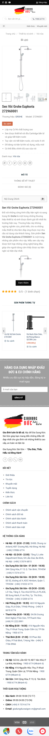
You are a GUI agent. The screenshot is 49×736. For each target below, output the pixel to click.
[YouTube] (9, 2)
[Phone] (19, 731)
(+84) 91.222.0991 (14, 621)
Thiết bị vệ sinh (26, 33)
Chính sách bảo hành (16, 518)
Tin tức (9, 479)
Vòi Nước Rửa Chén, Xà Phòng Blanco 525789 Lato (34, 337)
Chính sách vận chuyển (17, 510)
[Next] (42, 68)
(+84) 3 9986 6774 (15, 550)
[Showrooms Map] (6, 731)
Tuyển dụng (11, 488)
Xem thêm (23, 283)
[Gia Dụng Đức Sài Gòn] (24, 10)
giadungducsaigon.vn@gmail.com (29, 708)
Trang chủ (10, 33)
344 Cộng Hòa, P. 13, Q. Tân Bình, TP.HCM (25, 569)
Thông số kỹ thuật (24, 181)
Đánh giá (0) (24, 187)
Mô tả (24, 174)
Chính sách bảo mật (15, 527)
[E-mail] (6, 2)
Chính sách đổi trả (14, 514)
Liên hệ (9, 496)
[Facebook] (3, 2)
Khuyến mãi (42, 26)
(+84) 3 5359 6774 (24, 599)
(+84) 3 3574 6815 (23, 561)
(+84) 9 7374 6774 (15, 573)
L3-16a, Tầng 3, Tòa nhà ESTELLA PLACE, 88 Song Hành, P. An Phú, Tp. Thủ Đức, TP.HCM (26, 595)
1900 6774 (17, 632)
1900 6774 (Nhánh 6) (33, 663)
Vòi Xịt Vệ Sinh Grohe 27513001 (12, 335)
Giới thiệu (10, 475)
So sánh (7, 123)
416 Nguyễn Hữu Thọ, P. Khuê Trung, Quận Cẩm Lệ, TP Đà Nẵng (25, 629)
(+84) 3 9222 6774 (24, 584)
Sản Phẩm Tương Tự (24, 302)
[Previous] (6, 68)
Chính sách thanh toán (16, 523)
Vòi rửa (39, 33)
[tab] (24, 175)
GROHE (18, 116)
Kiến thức (31, 26)
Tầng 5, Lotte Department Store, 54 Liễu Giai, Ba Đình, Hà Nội (25, 558)
